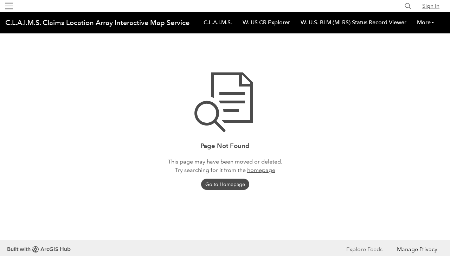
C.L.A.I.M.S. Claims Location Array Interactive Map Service (97, 22)
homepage (261, 170)
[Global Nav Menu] (9, 6)
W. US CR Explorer (266, 22)
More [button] (424, 22)
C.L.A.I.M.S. (218, 22)
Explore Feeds (364, 249)
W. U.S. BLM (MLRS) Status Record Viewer (353, 22)
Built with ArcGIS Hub (39, 249)
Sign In (430, 5)
